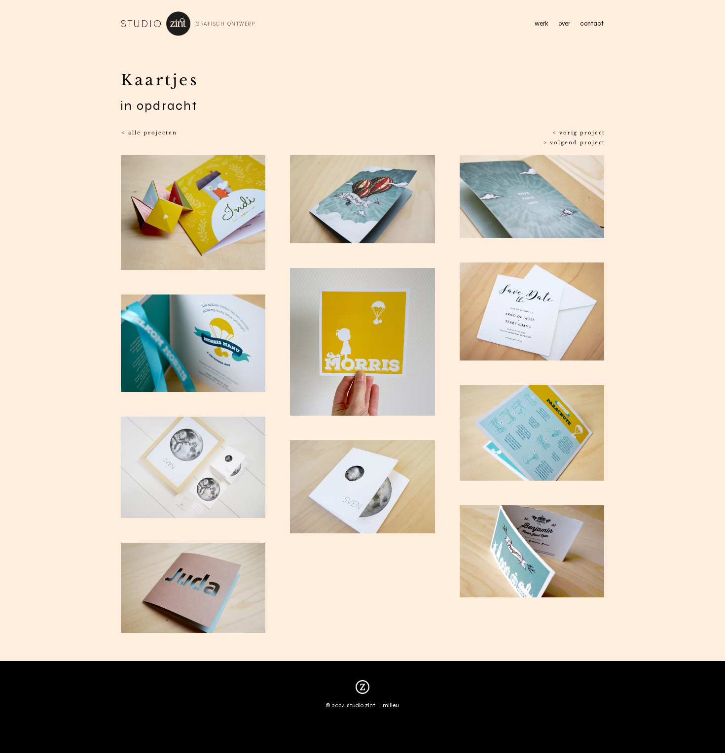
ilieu (393, 705)
